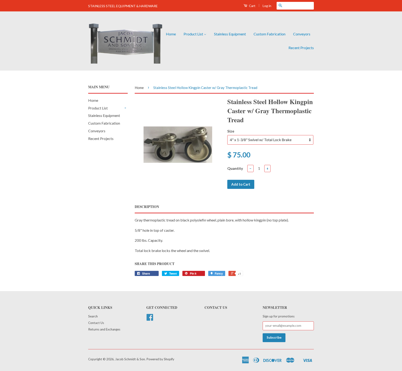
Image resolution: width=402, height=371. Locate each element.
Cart (251, 6)
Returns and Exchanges (104, 329)
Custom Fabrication (269, 34)
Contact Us (96, 323)
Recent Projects (301, 47)
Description (147, 206)
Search (93, 316)
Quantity (235, 168)
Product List (194, 34)
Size (230, 131)
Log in (267, 6)
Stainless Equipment (230, 34)
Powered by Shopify (160, 359)
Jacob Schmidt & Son (130, 359)
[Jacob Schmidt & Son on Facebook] (149, 319)
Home (171, 34)
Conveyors (301, 34)
